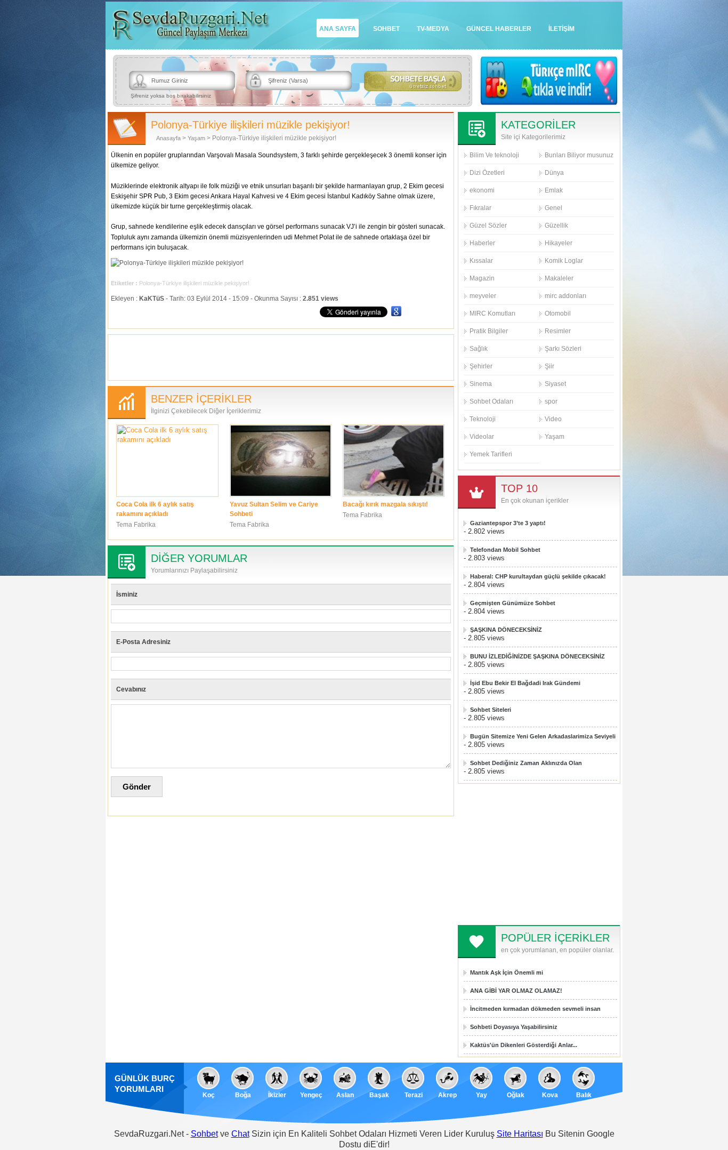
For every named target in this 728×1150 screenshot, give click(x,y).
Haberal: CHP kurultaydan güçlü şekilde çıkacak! (538, 576)
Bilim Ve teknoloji (494, 155)
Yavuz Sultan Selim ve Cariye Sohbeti (274, 509)
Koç (209, 1095)
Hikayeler (558, 243)
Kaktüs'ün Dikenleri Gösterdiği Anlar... (523, 1045)
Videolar (482, 436)
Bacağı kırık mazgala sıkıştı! (385, 504)
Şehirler (481, 366)
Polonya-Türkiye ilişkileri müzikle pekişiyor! (194, 283)
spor (551, 401)
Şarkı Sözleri (563, 348)
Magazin (482, 278)
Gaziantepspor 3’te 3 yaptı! (508, 523)
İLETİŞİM (561, 29)
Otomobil (558, 313)
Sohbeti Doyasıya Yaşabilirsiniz (513, 1027)
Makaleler (559, 278)
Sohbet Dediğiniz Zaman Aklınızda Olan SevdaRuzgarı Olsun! (526, 763)
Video (553, 419)
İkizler (277, 1095)
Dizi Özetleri (487, 172)
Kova (550, 1095)
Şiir (549, 366)
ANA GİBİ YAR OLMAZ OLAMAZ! (516, 990)
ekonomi (482, 190)
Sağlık (479, 348)
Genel (553, 208)
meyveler (483, 296)
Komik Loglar (564, 260)
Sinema (481, 384)
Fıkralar (480, 208)
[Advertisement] (281, 356)
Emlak (554, 190)
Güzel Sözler (488, 225)
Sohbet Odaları (491, 401)
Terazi (414, 1095)
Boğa (243, 1095)
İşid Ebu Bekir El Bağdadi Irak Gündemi (525, 683)
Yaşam (196, 138)
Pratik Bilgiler (489, 331)
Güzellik (556, 225)
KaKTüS (151, 298)
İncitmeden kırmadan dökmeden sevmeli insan (535, 1009)
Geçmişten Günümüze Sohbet (512, 603)
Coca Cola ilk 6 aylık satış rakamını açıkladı (155, 509)
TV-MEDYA (433, 29)
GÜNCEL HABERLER (498, 29)
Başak (379, 1095)
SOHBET (386, 29)
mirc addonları (565, 296)
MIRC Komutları (492, 313)
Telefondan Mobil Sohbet (505, 549)
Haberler (482, 243)
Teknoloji (483, 419)
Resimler (558, 331)
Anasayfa (168, 138)
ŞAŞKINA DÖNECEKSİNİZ (506, 629)
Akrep (447, 1095)
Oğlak (515, 1095)
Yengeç (311, 1095)
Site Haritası (520, 1133)
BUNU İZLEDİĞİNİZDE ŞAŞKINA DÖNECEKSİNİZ (537, 656)
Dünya (554, 172)
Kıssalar (481, 260)
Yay (481, 1095)
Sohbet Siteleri (490, 709)
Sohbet (204, 1133)
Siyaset (555, 384)
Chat (240, 1133)
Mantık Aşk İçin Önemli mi (506, 972)
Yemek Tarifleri (491, 454)
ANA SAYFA (337, 29)
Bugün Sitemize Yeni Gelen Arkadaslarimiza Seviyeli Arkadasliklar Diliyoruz (543, 736)
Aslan (345, 1095)
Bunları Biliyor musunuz (579, 155)
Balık (584, 1095)
